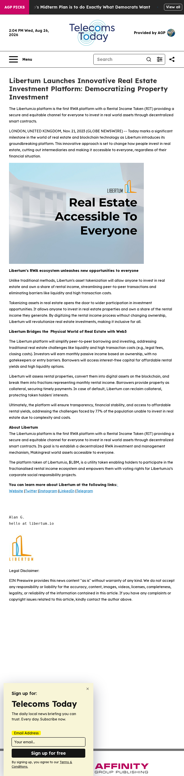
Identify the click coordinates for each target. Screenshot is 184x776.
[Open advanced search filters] (159, 59)
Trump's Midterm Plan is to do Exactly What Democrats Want (86, 7)
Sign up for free (48, 753)
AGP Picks (14, 7)
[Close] (87, 689)
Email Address (26, 733)
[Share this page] (172, 59)
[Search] (148, 59)
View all (173, 7)
